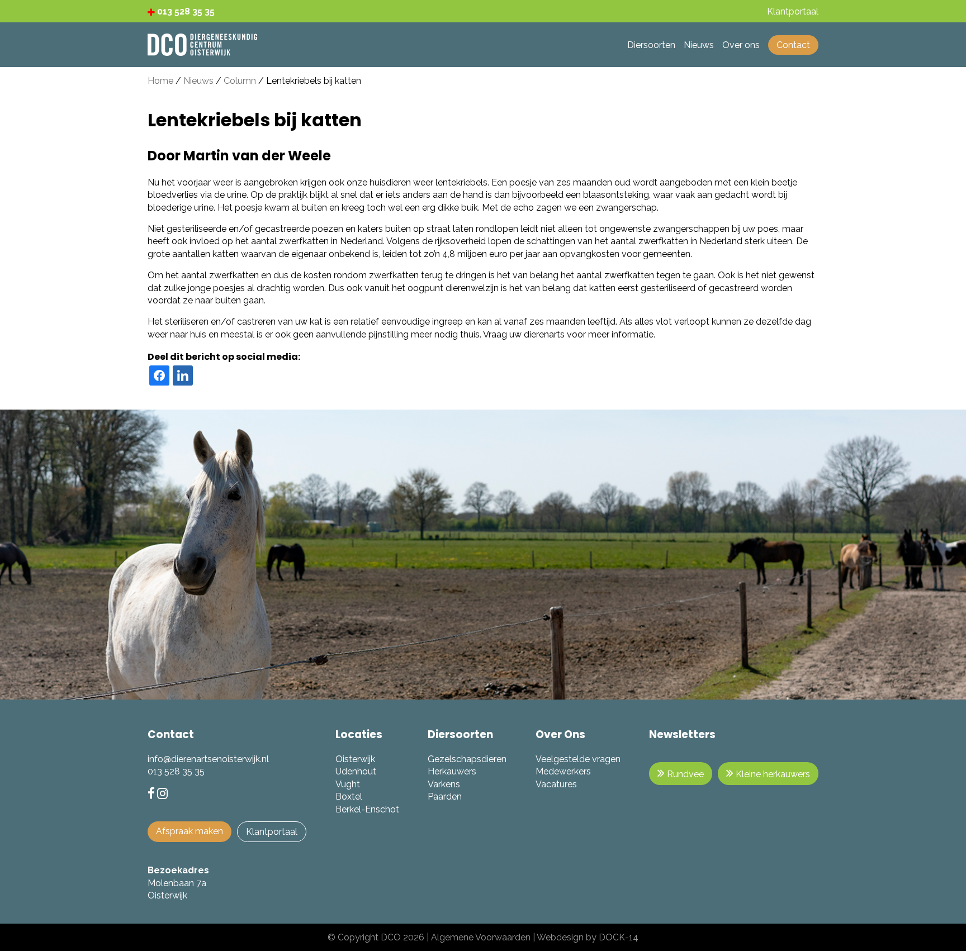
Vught (347, 784)
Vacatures (556, 784)
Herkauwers (452, 771)
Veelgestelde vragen (578, 759)
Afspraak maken (189, 831)
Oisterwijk (355, 759)
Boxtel (348, 796)
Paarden (445, 796)
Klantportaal (271, 831)
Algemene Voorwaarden (481, 937)
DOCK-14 (618, 937)
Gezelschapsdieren (467, 759)
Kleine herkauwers (771, 774)
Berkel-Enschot (367, 809)
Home (160, 80)
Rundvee (684, 774)
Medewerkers (563, 771)
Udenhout (355, 771)
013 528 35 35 (185, 11)
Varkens (444, 784)
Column (240, 80)
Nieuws (198, 80)
